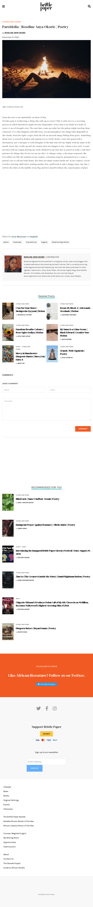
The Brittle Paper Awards (14, 817)
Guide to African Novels (14, 867)
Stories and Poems (22, 495)
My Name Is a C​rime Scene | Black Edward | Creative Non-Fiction (74, 332)
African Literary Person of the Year (18, 825)
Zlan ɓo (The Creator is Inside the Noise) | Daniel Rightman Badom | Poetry (53, 576)
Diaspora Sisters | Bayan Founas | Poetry (36, 628)
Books (6, 795)
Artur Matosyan (18, 236)
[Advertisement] (46, 462)
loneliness (17, 242)
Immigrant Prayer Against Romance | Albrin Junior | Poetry (45, 524)
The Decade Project (12, 863)
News (24, 547)
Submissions (9, 846)
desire (6, 242)
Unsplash (33, 236)
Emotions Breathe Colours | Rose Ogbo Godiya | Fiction (29, 331)
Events (18, 547)
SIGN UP (34, 768)
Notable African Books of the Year (18, 821)
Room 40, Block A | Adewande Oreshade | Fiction (75, 309)
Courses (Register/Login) (14, 833)
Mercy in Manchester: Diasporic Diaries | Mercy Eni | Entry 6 (30, 356)
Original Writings (11, 800)
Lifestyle (7, 787)
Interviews (8, 809)
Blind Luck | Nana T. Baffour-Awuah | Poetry (37, 498)
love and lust (31, 242)
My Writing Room (11, 838)
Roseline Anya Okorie (60, 242)
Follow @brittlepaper (47, 684)
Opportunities (9, 842)
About (6, 854)
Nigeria (44, 242)
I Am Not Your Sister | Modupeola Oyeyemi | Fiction (30, 309)
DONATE (46, 734)
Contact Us (8, 859)
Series (18, 346)
